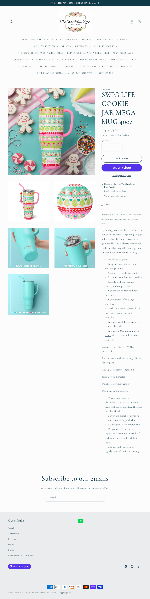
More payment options (121, 175)
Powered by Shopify (48, 593)
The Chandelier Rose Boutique (27, 593)
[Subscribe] (100, 498)
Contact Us (13, 533)
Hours (11, 544)
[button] (11, 21)
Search (11, 528)
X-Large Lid (127, 321)
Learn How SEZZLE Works (21, 555)
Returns (12, 539)
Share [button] (107, 204)
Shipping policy (65, 593)
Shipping (106, 135)
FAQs (11, 550)
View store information (115, 196)
